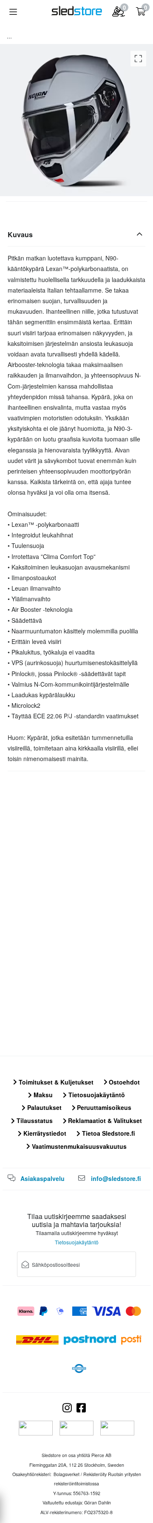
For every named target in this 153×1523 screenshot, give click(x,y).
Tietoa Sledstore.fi (107, 1133)
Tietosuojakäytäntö (96, 1094)
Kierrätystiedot (44, 1133)
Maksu (42, 1094)
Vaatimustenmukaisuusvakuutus (78, 1146)
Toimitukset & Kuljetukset (55, 1082)
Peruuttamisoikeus (103, 1107)
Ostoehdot (123, 1082)
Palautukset (44, 1107)
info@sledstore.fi (116, 1178)
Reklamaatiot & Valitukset (104, 1120)
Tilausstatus (34, 1120)
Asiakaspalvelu (42, 1178)
